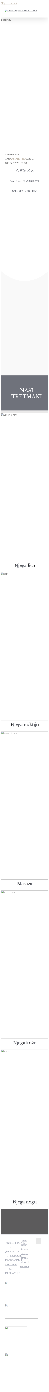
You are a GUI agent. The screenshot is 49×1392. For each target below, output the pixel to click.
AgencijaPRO (18, 158)
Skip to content (9, 3)
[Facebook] (38, 1241)
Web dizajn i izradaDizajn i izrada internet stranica (24, 1253)
